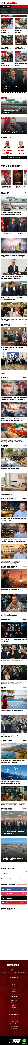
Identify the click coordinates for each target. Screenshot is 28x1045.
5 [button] (4, 92)
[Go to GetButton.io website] (24, 1043)
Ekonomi (14, 987)
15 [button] (21, 92)
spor (3, 688)
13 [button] (18, 92)
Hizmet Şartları (14, 1026)
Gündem (14, 982)
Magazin (14, 991)
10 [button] (13, 92)
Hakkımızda (14, 1000)
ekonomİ (5, 325)
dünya (4, 378)
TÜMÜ (24, 193)
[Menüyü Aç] (21, 2)
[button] (3, 83)
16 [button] (23, 92)
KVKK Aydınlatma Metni (14, 1019)
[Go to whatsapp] (24, 1040)
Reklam (14, 1005)
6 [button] (6, 92)
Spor (14, 989)
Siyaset (14, 984)
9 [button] (11, 92)
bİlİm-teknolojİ (9, 567)
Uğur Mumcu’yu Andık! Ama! (7, 152)
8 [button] (9, 92)
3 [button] (1, 92)
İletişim (14, 1010)
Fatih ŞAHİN (7, 150)
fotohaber (6, 809)
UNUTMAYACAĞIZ (20, 152)
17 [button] (25, 92)
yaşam (4, 446)
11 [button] (14, 92)
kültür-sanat (8, 499)
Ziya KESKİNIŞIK (21, 150)
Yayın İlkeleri (14, 1028)
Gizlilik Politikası (14, 1021)
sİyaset (5, 193)
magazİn (5, 620)
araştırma (6, 741)
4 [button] (2, 92)
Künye (14, 1007)
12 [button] (16, 92)
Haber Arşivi (14, 1003)
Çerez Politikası (14, 1024)
